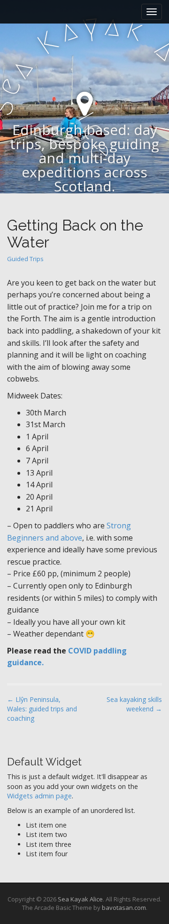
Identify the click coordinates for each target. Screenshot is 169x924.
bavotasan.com (124, 907)
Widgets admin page (39, 795)
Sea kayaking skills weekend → (134, 704)
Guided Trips (25, 259)
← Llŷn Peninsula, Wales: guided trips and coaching (42, 709)
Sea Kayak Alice (80, 899)
